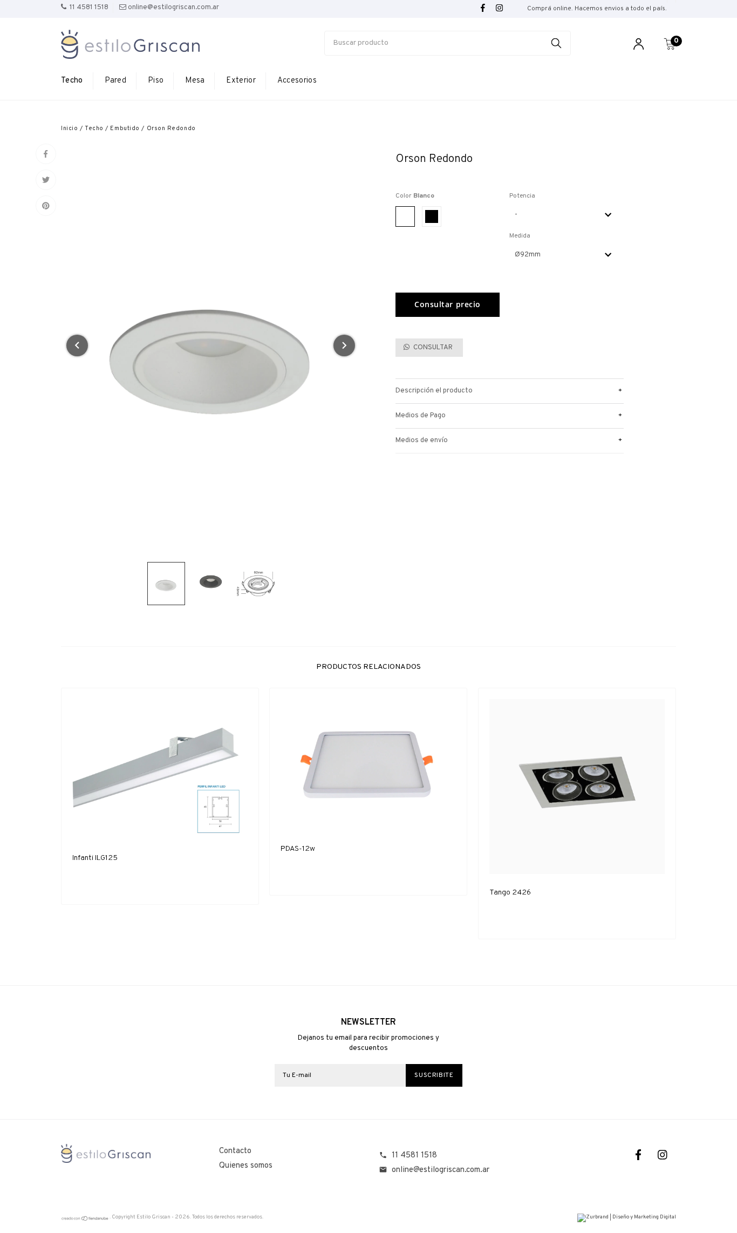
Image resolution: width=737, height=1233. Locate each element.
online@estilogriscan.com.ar (440, 1170)
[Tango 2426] (577, 787)
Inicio (69, 128)
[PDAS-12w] (368, 764)
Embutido (124, 128)
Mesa (194, 81)
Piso (155, 81)
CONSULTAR (432, 347)
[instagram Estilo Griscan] (499, 8)
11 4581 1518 (414, 1155)
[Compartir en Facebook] (46, 154)
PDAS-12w (298, 848)
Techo (72, 81)
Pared (116, 81)
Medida (519, 236)
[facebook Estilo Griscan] (483, 8)
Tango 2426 (510, 892)
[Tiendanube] (85, 1219)
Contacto (235, 1151)
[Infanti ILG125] (160, 769)
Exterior (240, 81)
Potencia (522, 196)
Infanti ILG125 (95, 858)
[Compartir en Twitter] (46, 180)
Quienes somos (245, 1166)
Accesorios (297, 81)
